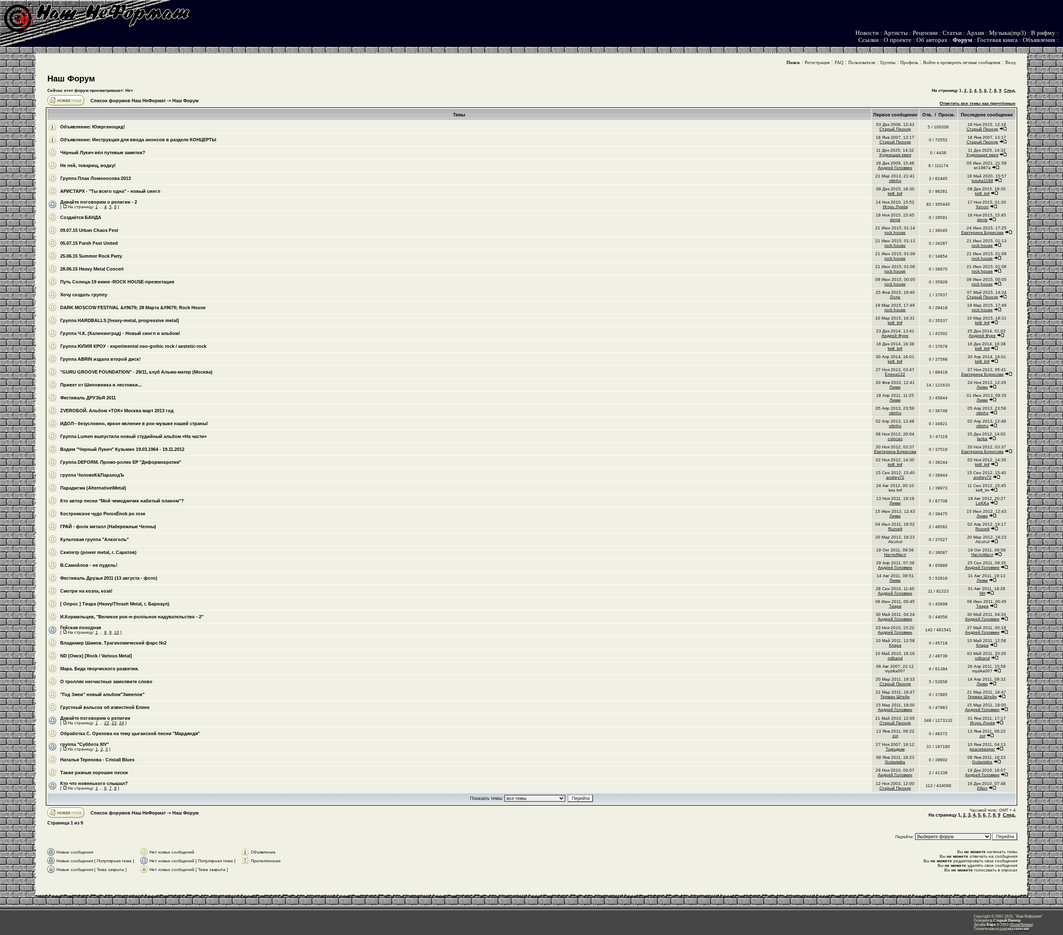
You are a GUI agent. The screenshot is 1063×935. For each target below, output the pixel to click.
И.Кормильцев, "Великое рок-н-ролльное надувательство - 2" (131, 616)
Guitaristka (895, 762)
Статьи (952, 33)
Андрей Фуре (895, 335)
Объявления (1039, 40)
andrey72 (895, 477)
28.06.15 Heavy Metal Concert (92, 268)
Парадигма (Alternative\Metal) (93, 487)
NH (982, 593)
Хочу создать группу (83, 294)
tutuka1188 (982, 180)
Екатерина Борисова (982, 232)
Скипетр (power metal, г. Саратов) (98, 552)
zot (895, 735)
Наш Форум (71, 78)
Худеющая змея (895, 155)
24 (121, 723)
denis (895, 219)
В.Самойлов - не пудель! (89, 565)
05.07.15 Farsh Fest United (89, 243)
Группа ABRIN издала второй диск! (100, 359)
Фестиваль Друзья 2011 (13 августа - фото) (108, 578)
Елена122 (895, 374)
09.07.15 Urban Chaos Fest (89, 230)
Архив (975, 33)
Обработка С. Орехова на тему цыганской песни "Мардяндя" (130, 733)
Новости (867, 33)
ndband (895, 658)
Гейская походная (80, 627)
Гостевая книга (997, 40)
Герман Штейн (895, 696)
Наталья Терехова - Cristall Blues (97, 759)
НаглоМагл (895, 554)
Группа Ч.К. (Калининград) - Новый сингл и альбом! (120, 333)
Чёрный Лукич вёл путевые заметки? (102, 152)
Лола (895, 297)
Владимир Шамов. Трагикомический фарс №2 (113, 642)
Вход (1010, 62)
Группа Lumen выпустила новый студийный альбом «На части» (133, 436)
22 (106, 723)
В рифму (1043, 33)
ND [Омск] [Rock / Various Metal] (96, 655)
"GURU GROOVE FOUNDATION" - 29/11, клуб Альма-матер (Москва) (136, 371)
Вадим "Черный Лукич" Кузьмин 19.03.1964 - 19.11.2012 (122, 449)
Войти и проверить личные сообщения (961, 62)
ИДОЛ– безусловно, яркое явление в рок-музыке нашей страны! (134, 423)
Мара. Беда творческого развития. (99, 668)
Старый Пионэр (895, 129)
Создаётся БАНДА (80, 217)
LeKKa (982, 503)
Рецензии (925, 33)
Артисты (896, 33)
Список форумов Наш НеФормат (128, 100)
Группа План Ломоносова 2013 (95, 178)
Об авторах (932, 40)
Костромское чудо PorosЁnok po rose (102, 513)
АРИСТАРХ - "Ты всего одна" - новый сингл (110, 191)
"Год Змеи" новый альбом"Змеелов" (102, 694)
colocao (895, 438)
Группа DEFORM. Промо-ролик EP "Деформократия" (120, 462)
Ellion (982, 788)
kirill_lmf (895, 193)
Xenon (982, 206)
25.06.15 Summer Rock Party (91, 255)
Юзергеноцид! (108, 126)
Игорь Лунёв (895, 206)
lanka (982, 438)
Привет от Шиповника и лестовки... (101, 384)
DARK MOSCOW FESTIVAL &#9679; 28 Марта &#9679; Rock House (133, 307)
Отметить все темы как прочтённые (978, 103)
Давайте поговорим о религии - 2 (98, 201)
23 (114, 723)
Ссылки (868, 40)
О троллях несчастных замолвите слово (106, 681)
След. (1010, 90)
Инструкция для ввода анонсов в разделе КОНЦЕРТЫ (154, 139)
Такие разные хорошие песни (94, 772)
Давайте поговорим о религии (95, 718)
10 (116, 632)
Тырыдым (895, 749)
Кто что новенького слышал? (94, 783)
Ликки (895, 387)
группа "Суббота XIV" (84, 744)
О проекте (897, 40)
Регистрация (817, 62)
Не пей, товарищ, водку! (88, 165)
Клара (895, 645)
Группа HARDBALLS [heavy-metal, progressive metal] (119, 320)
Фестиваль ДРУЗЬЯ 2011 (88, 397)
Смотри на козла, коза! (86, 590)
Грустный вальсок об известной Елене (104, 707)
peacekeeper (982, 749)
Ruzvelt (895, 529)
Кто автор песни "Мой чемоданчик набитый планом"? (122, 500)
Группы (887, 62)
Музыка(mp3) (1007, 33)
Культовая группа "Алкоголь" (94, 539)
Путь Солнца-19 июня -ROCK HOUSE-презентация (117, 281)
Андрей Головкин (895, 167)
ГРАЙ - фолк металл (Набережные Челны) (108, 526)
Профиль (909, 62)
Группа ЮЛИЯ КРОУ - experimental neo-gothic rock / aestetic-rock (133, 346)
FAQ (839, 62)
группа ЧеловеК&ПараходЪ (92, 474)
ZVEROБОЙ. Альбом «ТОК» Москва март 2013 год (117, 410)
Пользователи (861, 62)
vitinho (895, 180)
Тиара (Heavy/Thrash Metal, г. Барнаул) (125, 603)
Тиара (895, 606)
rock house (895, 232)
